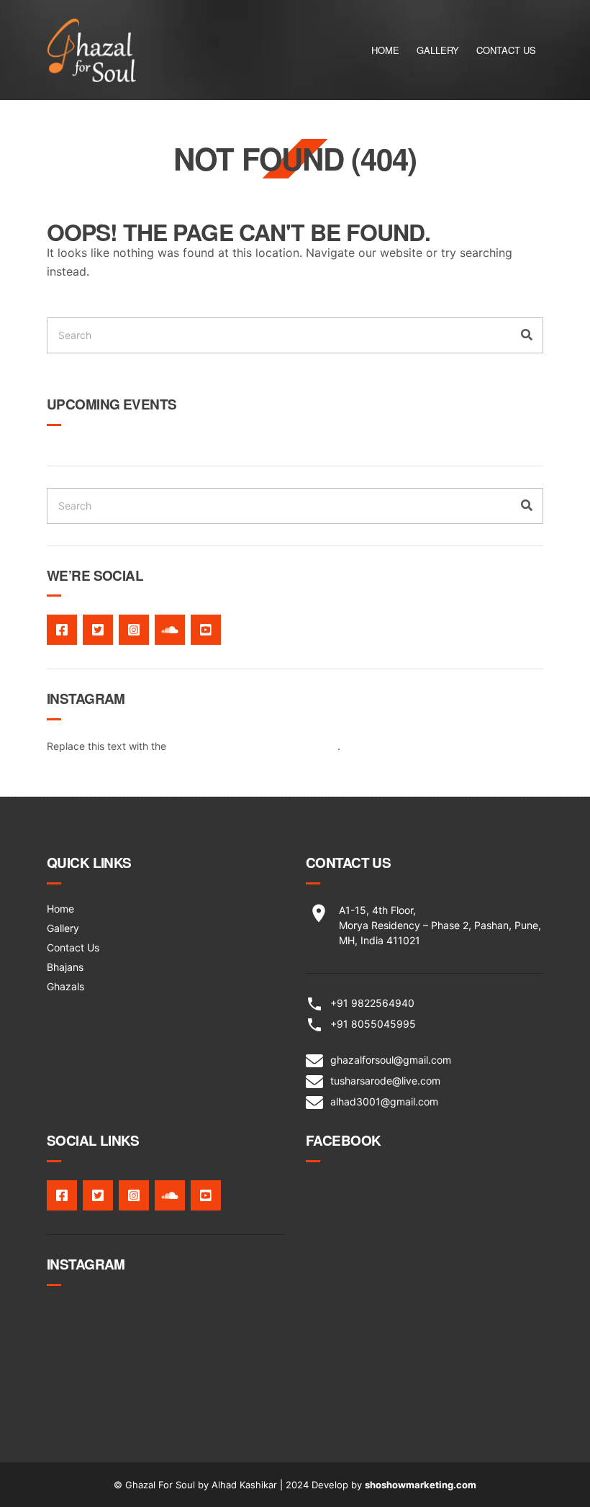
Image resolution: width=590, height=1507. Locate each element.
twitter (98, 630)
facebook (62, 630)
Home (385, 50)
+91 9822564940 (372, 1003)
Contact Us (506, 50)
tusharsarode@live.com (385, 1080)
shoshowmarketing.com (420, 1484)
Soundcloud (170, 630)
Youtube (206, 630)
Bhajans (65, 967)
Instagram (134, 630)
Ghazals (65, 986)
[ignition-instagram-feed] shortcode (253, 746)
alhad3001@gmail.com (384, 1101)
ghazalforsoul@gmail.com (390, 1060)
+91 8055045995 (373, 1024)
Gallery (438, 50)
